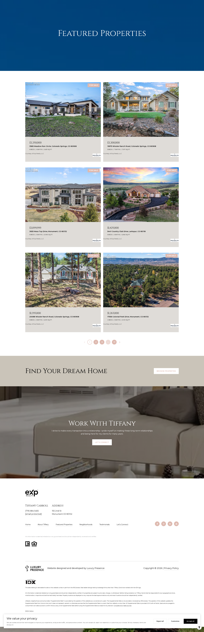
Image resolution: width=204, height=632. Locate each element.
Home (28, 524)
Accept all (190, 621)
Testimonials (104, 524)
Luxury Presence (95, 568)
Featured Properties (64, 524)
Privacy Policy (171, 568)
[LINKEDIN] (170, 523)
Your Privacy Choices (102, 629)
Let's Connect (122, 525)
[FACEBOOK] (157, 523)
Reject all (160, 621)
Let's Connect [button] (102, 442)
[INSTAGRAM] (163, 523)
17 (114, 342)
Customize (175, 621)
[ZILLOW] (176, 523)
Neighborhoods (85, 524)
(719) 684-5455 (32, 511)
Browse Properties (166, 371)
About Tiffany (43, 524)
